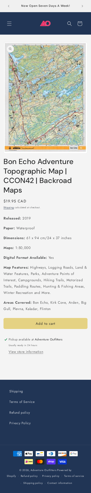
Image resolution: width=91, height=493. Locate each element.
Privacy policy (51, 476)
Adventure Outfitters (43, 470)
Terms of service (74, 476)
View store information (26, 351)
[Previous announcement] (9, 6)
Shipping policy (33, 483)
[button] (9, 23)
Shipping (9, 207)
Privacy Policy (20, 423)
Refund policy (19, 412)
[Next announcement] (82, 6)
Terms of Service (22, 401)
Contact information (59, 483)
